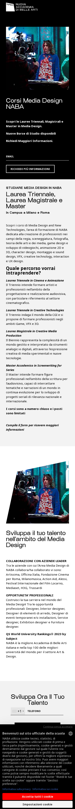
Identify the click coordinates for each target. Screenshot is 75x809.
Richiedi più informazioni (30, 169)
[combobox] (18, 711)
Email (10, 156)
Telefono (34, 711)
